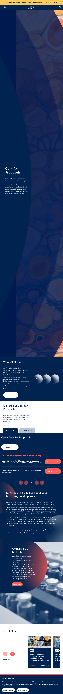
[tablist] (31, 430)
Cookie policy (12, 685)
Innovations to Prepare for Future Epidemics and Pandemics (27, 471)
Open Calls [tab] (10, 430)
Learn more (8, 395)
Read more (33, 665)
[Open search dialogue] (60, 7)
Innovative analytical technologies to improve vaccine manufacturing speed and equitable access (27, 462)
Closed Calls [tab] (27, 430)
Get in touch (17, 584)
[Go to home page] (41, 7)
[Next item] (12, 654)
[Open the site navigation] (5, 7)
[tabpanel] (31, 460)
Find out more (50, 2)
